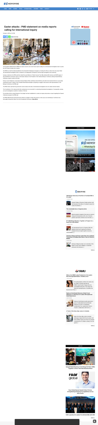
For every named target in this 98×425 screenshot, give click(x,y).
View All (93, 250)
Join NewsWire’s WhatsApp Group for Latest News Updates (79, 155)
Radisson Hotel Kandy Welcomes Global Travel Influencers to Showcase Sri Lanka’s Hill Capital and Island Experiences (79, 295)
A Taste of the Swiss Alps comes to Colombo (77, 311)
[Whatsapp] (9, 37)
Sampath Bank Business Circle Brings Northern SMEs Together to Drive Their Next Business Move (80, 367)
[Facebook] (4, 37)
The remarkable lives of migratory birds (76, 209)
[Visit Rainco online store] (80, 35)
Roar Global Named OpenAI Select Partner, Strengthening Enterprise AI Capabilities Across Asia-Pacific (80, 391)
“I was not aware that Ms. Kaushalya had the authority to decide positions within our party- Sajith (73, 167)
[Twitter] (7, 37)
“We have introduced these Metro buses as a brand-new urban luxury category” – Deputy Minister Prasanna (87, 167)
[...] (80, 205)
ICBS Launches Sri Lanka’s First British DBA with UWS (80, 415)
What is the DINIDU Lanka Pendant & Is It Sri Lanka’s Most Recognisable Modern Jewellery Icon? (79, 275)
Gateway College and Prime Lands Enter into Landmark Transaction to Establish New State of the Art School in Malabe (80, 237)
